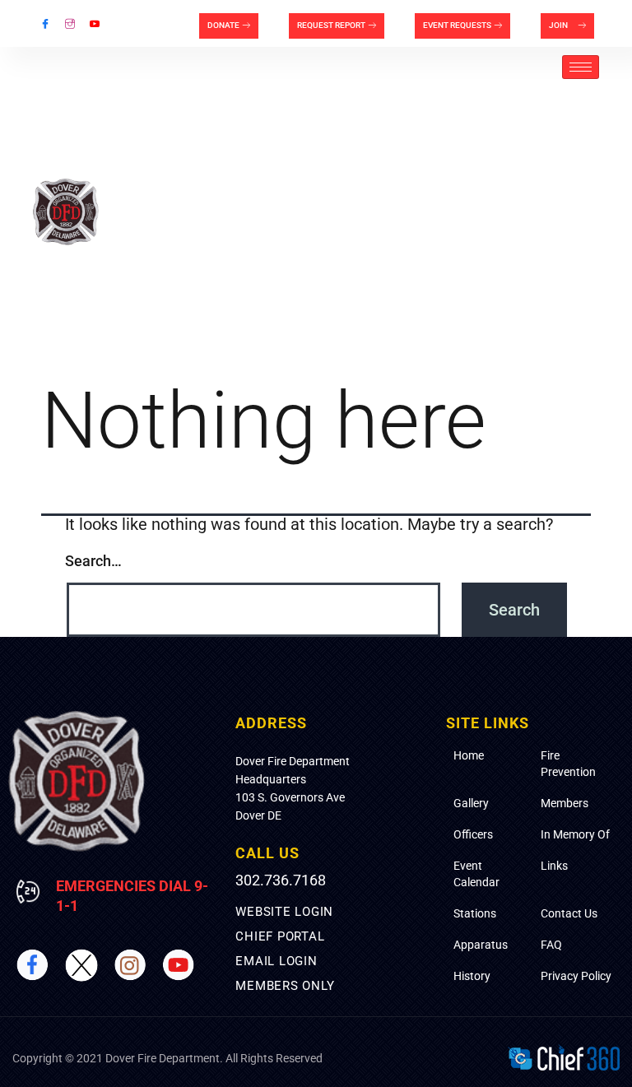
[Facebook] (45, 24)
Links (554, 865)
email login (276, 961)
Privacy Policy (576, 975)
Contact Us (569, 913)
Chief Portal (279, 936)
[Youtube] (94, 24)
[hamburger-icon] (580, 67)
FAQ (551, 944)
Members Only (284, 985)
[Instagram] (70, 24)
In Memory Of (575, 834)
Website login (284, 911)
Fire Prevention (568, 763)
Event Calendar (476, 874)
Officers (473, 834)
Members (564, 803)
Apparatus (480, 944)
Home (468, 755)
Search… (93, 560)
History (471, 975)
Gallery (471, 803)
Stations (474, 913)
